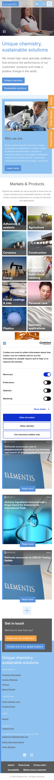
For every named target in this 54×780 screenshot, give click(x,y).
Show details (40, 409)
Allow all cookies (27, 417)
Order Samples (51, 118)
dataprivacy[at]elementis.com (15, 737)
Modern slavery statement (34, 770)
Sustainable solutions (15, 88)
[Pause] (4, 32)
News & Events (8, 689)
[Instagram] (31, 755)
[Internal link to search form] (43, 4)
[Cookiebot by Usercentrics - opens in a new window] (39, 343)
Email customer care (11, 702)
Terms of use (23, 765)
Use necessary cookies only (27, 434)
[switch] (47, 382)
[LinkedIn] (24, 755)
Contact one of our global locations (25, 646)
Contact (51, 101)
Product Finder (51, 139)
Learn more (13, 168)
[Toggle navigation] (49, 3)
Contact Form (8, 728)
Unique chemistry (13, 80)
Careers (5, 684)
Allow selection (27, 426)
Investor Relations (10, 680)
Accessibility (13, 770)
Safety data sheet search (13, 742)
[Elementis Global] (10, 3)
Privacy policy (40, 765)
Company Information (11, 675)
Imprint (5, 719)
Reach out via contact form (20, 638)
